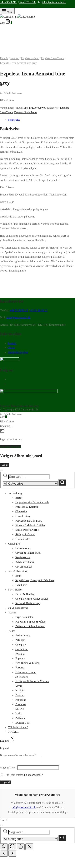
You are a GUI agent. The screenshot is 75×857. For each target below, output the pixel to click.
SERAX (19, 708)
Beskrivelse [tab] (14, 119)
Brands (11, 630)
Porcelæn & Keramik (26, 506)
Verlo (18, 713)
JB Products (21, 676)
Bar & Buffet (15, 589)
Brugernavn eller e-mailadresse (18, 755)
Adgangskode (8, 767)
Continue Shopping (10, 446)
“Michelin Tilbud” (18, 727)
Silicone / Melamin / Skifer (30, 525)
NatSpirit (20, 690)
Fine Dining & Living (27, 663)
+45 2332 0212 (8, 2)
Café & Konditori (17, 571)
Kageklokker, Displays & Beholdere (34, 580)
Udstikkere (21, 585)
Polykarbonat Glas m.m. (28, 520)
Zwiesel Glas (22, 722)
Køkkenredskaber (24, 562)
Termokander (22, 539)
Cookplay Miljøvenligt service (31, 598)
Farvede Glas (22, 516)
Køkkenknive (22, 557)
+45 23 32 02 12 (19, 310)
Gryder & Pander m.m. (28, 552)
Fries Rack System (25, 672)
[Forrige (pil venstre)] (4, 853)
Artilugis (20, 640)
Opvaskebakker (23, 566)
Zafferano (20, 718)
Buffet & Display (24, 594)
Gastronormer (22, 548)
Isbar (18, 575)
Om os (11, 347)
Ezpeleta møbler (30, 58)
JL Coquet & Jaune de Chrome (32, 681)
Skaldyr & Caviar (25, 534)
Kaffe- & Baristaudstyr (27, 603)
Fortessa (19, 667)
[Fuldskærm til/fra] (12, 846)
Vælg (5, 465)
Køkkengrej (14, 543)
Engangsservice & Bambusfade (32, 502)
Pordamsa (20, 704)
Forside (4, 58)
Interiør (14, 58)
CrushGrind (21, 649)
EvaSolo (20, 653)
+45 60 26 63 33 (38, 310)
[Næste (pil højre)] (12, 853)
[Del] (21, 846)
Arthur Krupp (22, 635)
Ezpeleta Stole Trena (52, 58)
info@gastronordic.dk (54, 2)
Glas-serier (21, 511)
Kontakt (12, 343)
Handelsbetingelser (18, 352)
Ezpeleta (20, 658)
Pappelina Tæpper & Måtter (30, 621)
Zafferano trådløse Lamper (30, 626)
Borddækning (15, 493)
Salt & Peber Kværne (27, 529)
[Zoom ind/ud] (4, 846)
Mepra (18, 685)
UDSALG (13, 731)
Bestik (18, 497)
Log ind (6, 782)
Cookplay (20, 644)
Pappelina (20, 699)
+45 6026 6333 (27, 2)
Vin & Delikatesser (18, 608)
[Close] (1, 422)
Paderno (19, 695)
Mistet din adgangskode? (29, 774)
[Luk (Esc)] (29, 846)
